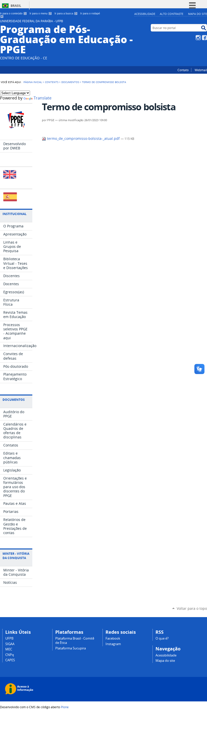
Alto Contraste (171, 14)
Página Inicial (32, 82)
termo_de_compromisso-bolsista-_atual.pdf (83, 138)
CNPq (9, 655)
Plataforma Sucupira (70, 648)
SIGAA (9, 644)
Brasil (16, 6)
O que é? (162, 638)
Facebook (204, 37)
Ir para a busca (65, 13)
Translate (42, 98)
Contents (51, 82)
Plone (65, 707)
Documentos (70, 82)
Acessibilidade (144, 14)
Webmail (201, 70)
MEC (8, 649)
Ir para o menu (40, 13)
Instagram (198, 37)
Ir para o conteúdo (13, 13)
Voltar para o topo (192, 608)
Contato (183, 70)
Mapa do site (197, 14)
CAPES (10, 660)
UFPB (9, 638)
